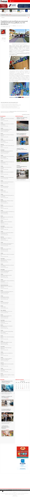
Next (29, 130)
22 (26, 387)
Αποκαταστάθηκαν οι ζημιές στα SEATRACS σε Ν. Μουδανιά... (7, 281)
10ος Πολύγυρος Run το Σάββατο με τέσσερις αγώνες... (6, 238)
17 (16, 387)
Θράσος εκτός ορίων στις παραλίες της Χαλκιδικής (6, 287)
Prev (0, 393)
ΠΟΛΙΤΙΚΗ (2, 176)
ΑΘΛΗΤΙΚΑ (2, 144)
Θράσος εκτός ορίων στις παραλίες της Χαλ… (22, 118)
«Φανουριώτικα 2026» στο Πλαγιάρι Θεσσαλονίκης (6, 322)
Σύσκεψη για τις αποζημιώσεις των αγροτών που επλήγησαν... (7, 124)
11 (18, 386)
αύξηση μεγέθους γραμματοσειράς (23, 25)
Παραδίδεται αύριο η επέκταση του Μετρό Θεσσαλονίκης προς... (7, 201)
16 (28, 386)
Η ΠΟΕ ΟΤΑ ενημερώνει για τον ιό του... (6, 311)
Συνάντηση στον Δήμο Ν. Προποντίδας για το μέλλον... (7, 146)
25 (18, 388)
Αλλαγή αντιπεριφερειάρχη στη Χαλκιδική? (22, 166)
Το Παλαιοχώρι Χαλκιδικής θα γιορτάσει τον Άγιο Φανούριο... (7, 196)
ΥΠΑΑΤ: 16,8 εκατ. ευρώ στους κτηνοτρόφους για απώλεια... (7, 119)
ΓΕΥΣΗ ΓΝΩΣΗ (22, 493)
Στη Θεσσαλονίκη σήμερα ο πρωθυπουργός (7, 177)
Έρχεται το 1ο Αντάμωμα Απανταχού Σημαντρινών (6, 348)
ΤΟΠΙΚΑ (4, 26)
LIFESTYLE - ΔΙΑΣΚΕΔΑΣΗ (18, 493)
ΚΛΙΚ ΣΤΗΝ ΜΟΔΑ (13, 493)
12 (20, 386)
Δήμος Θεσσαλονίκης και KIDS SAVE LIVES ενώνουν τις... (7, 217)
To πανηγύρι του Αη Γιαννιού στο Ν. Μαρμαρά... (6, 168)
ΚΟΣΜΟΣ (11, 491)
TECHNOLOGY (15, 494)
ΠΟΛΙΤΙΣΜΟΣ (3, 226)
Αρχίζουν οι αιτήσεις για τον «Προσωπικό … (6, 397)
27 (22, 388)
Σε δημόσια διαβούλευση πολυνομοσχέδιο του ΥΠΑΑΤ (7, 364)
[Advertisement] (15, 480)
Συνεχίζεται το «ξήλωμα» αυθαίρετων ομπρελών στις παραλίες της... (6, 359)
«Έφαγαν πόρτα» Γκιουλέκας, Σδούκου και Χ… (22, 149)
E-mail (9, 26)
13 (22, 386)
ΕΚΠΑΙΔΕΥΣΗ (9, 494)
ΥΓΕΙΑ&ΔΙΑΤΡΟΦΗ (26, 491)
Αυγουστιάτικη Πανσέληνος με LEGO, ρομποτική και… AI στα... (6, 276)
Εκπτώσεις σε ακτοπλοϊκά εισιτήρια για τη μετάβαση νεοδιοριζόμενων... (7, 292)
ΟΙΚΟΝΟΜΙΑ (7, 383)
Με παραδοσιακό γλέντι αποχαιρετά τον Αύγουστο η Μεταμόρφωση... (7, 271)
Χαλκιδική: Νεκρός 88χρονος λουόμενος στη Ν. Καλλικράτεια (7, 162)
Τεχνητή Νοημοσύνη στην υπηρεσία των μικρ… (7, 381)
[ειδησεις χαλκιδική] (2, 491)
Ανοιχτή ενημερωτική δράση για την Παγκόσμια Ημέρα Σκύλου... (6, 316)
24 (16, 388)
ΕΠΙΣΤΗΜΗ (12, 494)
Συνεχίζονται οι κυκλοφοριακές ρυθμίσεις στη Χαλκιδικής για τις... (7, 233)
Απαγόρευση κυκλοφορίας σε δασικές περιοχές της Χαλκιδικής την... (6, 130)
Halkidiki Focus (14, 25)
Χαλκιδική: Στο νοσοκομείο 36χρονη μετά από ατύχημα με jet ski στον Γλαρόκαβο (13, 11)
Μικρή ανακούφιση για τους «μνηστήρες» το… (21, 134)
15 (26, 386)
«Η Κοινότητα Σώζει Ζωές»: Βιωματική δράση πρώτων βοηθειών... (7, 157)
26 (20, 388)
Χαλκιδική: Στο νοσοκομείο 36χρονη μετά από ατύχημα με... (7, 141)
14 (24, 386)
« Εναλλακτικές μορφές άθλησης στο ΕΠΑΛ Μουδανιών (15, 111)
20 (22, 387)
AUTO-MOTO (9, 493)
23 (28, 387)
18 (18, 387)
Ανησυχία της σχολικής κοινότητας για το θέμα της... (7, 207)
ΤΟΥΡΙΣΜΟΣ (7, 491)
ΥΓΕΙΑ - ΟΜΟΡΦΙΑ (3, 310)
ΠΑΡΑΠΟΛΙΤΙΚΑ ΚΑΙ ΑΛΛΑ (4, 285)
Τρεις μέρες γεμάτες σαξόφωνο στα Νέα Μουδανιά (6, 228)
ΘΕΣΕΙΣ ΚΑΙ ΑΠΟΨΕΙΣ (26, 493)
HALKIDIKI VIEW (18, 494)
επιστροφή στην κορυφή (25, 114)
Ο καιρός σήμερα (3, 190)
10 (16, 386)
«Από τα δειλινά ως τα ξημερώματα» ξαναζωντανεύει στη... (6, 260)
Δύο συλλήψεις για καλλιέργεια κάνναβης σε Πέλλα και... (7, 135)
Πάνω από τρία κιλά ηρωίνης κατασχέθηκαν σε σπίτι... (7, 172)
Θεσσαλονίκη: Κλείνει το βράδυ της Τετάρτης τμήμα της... (7, 375)
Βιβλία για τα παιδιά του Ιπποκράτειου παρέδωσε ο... (6, 222)
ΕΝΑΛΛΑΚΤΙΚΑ (6, 494)
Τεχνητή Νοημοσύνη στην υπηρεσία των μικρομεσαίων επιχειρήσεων (7, 151)
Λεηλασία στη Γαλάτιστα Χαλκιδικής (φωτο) (7, 181)
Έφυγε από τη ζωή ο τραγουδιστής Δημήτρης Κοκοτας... (7, 337)
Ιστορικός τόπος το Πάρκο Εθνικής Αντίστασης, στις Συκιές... (6, 249)
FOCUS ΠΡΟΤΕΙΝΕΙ (3, 493)
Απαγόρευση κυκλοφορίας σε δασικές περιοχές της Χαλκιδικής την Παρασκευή (5, 11)
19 (20, 387)
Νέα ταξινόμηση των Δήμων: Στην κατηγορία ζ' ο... (7, 255)
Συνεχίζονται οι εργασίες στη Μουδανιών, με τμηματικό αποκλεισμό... (7, 212)
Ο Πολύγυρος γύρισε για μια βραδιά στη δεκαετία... (7, 353)
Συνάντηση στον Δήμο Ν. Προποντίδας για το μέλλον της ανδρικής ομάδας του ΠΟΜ (21, 11)
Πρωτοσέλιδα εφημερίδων (5, 186)
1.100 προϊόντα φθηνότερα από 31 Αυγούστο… (5, 427)
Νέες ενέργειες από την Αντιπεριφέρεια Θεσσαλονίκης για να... (6, 326)
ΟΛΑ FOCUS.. (14, 492)
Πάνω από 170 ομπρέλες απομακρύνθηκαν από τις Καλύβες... (7, 332)
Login (12, 1)
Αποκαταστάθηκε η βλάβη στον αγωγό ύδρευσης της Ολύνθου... (6, 343)
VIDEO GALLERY (22, 494)
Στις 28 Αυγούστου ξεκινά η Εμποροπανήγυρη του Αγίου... (5, 297)
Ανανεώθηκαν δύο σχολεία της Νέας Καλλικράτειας (6, 370)
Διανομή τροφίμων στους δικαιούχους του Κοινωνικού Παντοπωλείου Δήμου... (7, 244)
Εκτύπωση (7, 26)
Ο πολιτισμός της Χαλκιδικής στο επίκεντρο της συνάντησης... (7, 266)
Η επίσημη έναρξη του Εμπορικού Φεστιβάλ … (6, 410)
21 (24, 387)
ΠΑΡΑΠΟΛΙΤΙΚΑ (6, 493)
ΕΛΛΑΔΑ (2, 117)
